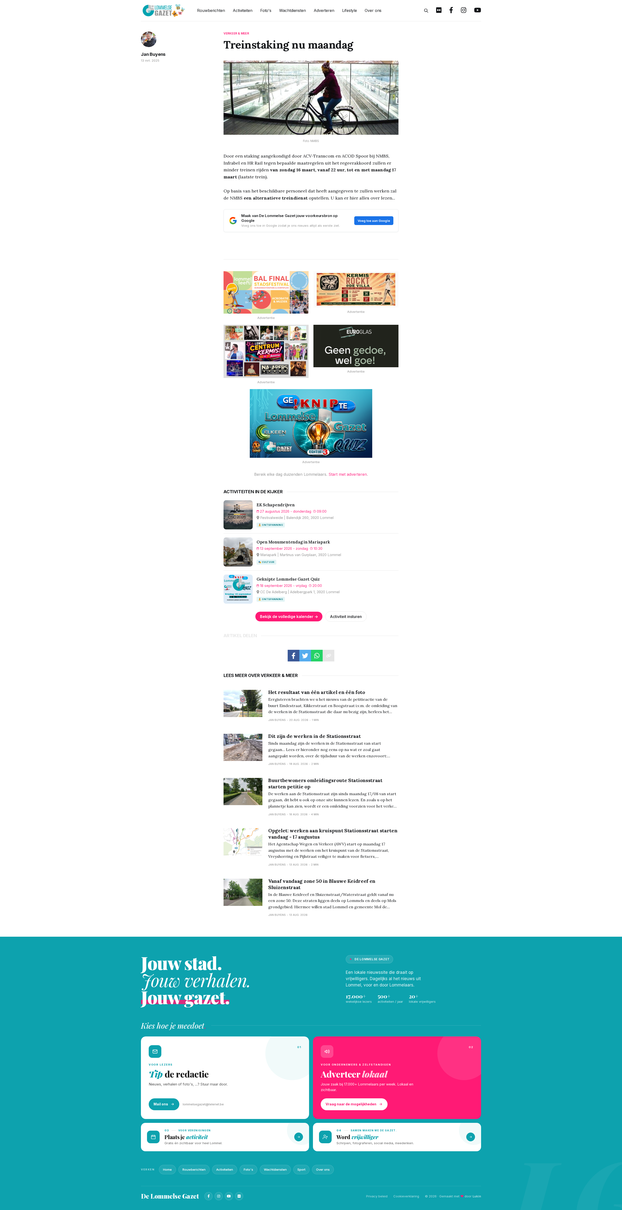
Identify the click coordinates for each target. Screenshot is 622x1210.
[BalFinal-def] (266, 292)
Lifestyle (349, 10)
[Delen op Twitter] (305, 655)
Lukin (477, 1196)
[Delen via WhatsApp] (317, 655)
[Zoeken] (426, 10)
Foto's (265, 10)
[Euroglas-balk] (355, 346)
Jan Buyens (153, 54)
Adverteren (324, 10)
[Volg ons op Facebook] (451, 10)
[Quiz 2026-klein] (311, 423)
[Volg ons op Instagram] (463, 10)
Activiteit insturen (346, 616)
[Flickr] (239, 1196)
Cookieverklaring (406, 1196)
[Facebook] (208, 1196)
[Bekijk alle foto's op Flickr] (438, 10)
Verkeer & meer (236, 33)
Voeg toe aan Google (374, 221)
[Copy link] (328, 655)
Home (167, 1169)
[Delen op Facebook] (293, 655)
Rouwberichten (211, 10)
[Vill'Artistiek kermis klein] (355, 289)
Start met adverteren (347, 474)
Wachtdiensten (292, 10)
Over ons (373, 10)
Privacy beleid (377, 1196)
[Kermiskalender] (266, 351)
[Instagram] (219, 1196)
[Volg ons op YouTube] (477, 10)
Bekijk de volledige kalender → (289, 616)
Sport (301, 1169)
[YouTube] (229, 1196)
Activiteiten (242, 10)
